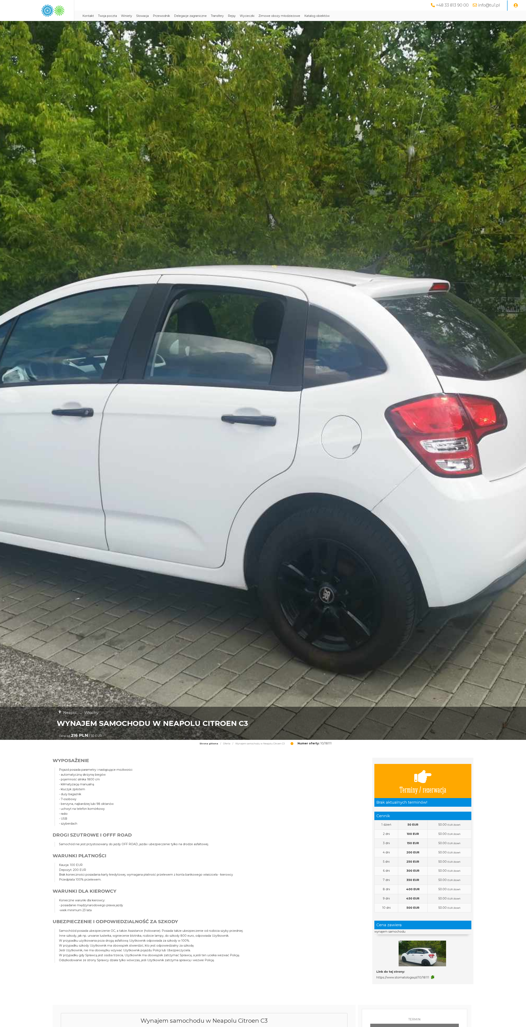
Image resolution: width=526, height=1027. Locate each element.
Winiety (126, 16)
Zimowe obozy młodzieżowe (279, 16)
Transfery (217, 16)
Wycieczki (247, 16)
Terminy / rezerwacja (422, 789)
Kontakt (88, 16)
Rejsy (232, 16)
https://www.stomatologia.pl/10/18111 (402, 977)
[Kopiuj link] (432, 977)
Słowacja (142, 16)
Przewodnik (161, 16)
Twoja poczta (107, 16)
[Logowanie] (516, 5)
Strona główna (209, 743)
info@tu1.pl (489, 5)
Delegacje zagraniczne (190, 16)
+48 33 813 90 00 (452, 5)
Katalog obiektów (317, 16)
